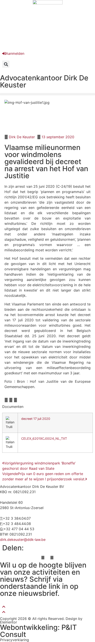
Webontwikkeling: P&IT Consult (38, 631)
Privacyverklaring (14, 640)
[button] (6, 64)
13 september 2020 (58, 137)
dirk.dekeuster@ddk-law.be (23, 539)
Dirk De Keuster (22, 137)
